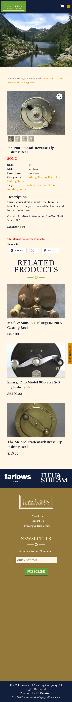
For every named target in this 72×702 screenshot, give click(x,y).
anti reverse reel (37, 185)
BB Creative (43, 693)
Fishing (20, 78)
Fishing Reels (34, 78)
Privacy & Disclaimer (37, 526)
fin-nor (53, 185)
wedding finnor (16, 189)
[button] (59, 96)
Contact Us (37, 520)
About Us (37, 516)
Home (10, 78)
